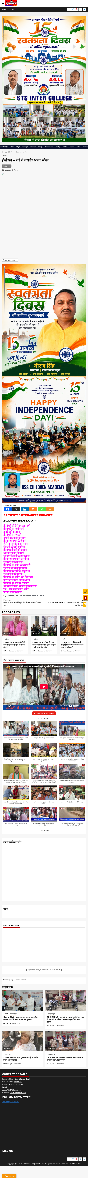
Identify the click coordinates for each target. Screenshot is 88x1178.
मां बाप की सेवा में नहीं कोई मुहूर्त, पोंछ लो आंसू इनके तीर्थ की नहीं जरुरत (22, 602)
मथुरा (18, 147)
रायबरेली (33, 147)
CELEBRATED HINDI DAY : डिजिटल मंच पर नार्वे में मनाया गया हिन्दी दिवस (66, 602)
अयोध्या (65, 147)
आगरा (78, 147)
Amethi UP (18, 1082)
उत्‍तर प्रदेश (4, 147)
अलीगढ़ (72, 147)
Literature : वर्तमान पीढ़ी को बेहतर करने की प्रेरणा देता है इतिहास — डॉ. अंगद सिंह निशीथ (44, 644)
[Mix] (33, 509)
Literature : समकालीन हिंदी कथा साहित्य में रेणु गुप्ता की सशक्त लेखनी (14, 644)
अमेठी (12, 147)
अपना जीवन (11, 596)
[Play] (85, 598)
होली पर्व (42, 596)
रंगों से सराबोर (27, 596)
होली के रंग (35, 596)
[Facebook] (8, 509)
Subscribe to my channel (45, 713)
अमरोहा (58, 147)
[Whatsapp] (42, 509)
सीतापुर (40, 147)
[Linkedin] (25, 509)
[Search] (84, 604)
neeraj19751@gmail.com (12, 1090)
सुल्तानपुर (25, 147)
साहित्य (5, 155)
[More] (50, 509)
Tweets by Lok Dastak (10, 1102)
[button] (46, 719)
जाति (17, 596)
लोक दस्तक (16, 170)
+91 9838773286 (16, 1084)
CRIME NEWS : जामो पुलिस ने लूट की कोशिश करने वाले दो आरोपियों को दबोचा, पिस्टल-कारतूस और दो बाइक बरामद (65, 1019)
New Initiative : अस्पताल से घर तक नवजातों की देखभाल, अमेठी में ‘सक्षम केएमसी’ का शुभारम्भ (20, 1018)
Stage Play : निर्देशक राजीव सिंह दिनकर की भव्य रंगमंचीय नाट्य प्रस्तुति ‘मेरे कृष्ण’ (72, 644)
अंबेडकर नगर (49, 147)
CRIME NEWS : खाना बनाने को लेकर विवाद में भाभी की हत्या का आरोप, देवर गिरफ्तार (65, 1059)
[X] (16, 509)
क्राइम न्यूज (51, 1014)
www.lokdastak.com (18, 1093)
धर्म (21, 596)
